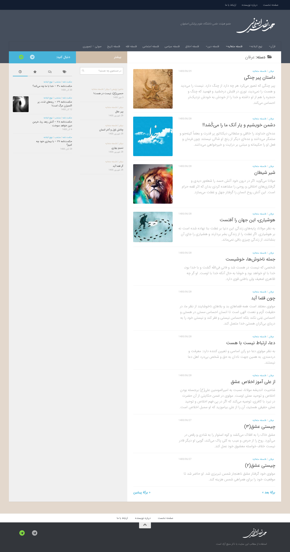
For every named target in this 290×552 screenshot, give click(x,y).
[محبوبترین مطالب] (35, 72)
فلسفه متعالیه (234, 46)
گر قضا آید (118, 166)
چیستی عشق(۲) (260, 465)
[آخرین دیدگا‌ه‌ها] (49, 72)
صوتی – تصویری (92, 46)
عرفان (271, 71)
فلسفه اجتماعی (150, 46)
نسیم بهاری (117, 148)
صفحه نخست (270, 5)
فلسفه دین (213, 46)
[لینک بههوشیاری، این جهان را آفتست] (153, 227)
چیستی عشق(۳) (259, 426)
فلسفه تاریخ (113, 46)
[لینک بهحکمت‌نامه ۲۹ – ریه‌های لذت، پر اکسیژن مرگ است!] (21, 104)
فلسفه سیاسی (172, 46)
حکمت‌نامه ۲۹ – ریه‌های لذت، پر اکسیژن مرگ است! (54, 104)
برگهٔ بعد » (268, 492)
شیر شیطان (264, 172)
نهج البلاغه (256, 46)
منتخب (57, 82)
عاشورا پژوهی (117, 89)
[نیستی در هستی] (21, 57)
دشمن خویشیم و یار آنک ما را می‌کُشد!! (238, 125)
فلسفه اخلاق (192, 46)
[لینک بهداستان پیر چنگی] (153, 89)
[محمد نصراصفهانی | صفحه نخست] (255, 26)
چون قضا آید (263, 298)
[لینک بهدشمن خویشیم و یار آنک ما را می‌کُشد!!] (153, 136)
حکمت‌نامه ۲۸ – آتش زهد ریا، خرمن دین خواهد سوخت (52, 123)
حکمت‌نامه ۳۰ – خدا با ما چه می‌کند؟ (52, 86)
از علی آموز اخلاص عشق (253, 381)
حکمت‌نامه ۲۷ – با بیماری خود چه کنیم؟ (54, 143)
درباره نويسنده (249, 5)
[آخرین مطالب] (20, 72)
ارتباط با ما (230, 5)
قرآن (272, 46)
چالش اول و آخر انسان (111, 130)
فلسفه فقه (131, 46)
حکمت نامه (67, 82)
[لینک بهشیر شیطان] (153, 184)
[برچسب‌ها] (64, 72)
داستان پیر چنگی (259, 77)
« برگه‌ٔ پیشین (142, 492)
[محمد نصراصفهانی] (32, 57)
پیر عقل (119, 112)
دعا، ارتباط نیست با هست (250, 342)
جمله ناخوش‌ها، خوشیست (250, 259)
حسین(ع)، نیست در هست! (108, 93)
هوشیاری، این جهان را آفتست (247, 220)
